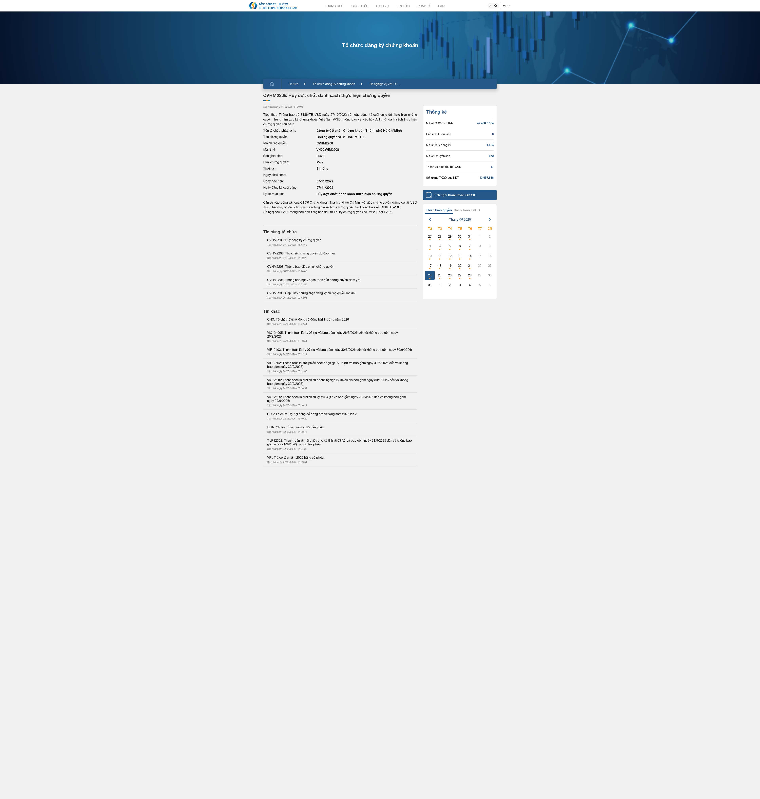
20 (460, 265)
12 (450, 256)
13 (460, 256)
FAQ (441, 6)
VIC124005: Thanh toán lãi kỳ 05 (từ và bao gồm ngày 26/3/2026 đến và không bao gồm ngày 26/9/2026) (333, 334)
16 (490, 256)
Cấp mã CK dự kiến (438, 134)
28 (440, 236)
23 (490, 265)
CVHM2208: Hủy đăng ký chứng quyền (294, 240)
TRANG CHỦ (334, 6)
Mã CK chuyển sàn (438, 156)
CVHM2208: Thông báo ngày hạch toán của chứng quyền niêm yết (313, 280)
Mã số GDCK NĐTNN (439, 123)
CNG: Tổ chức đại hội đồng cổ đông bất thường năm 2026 (308, 319)
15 (480, 256)
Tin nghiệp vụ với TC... (384, 84)
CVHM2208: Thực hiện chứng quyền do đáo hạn (301, 253)
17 (430, 265)
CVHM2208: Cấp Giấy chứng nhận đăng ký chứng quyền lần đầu (311, 293)
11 (440, 256)
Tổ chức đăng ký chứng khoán (333, 84)
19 (450, 265)
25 (440, 275)
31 (470, 236)
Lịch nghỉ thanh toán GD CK (454, 195)
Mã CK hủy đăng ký (438, 145)
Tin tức (293, 84)
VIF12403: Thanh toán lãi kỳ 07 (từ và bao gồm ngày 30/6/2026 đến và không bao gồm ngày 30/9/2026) (339, 349)
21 (470, 265)
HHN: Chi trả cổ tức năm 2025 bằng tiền (295, 427)
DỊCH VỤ (382, 6)
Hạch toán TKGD (467, 210)
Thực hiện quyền (439, 210)
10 (430, 256)
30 (460, 236)
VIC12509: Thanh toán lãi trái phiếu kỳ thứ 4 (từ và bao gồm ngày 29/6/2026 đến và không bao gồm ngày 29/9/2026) (337, 398)
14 (470, 256)
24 (430, 275)
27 (430, 236)
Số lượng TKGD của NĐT (442, 177)
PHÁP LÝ (424, 6)
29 (450, 236)
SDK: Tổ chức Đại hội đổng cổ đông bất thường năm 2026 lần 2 (312, 414)
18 (440, 265)
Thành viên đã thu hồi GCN (443, 166)
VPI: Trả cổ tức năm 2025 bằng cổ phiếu (295, 457)
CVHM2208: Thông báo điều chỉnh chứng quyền (300, 266)
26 (450, 275)
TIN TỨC (403, 6)
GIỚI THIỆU (359, 6)
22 (480, 265)
